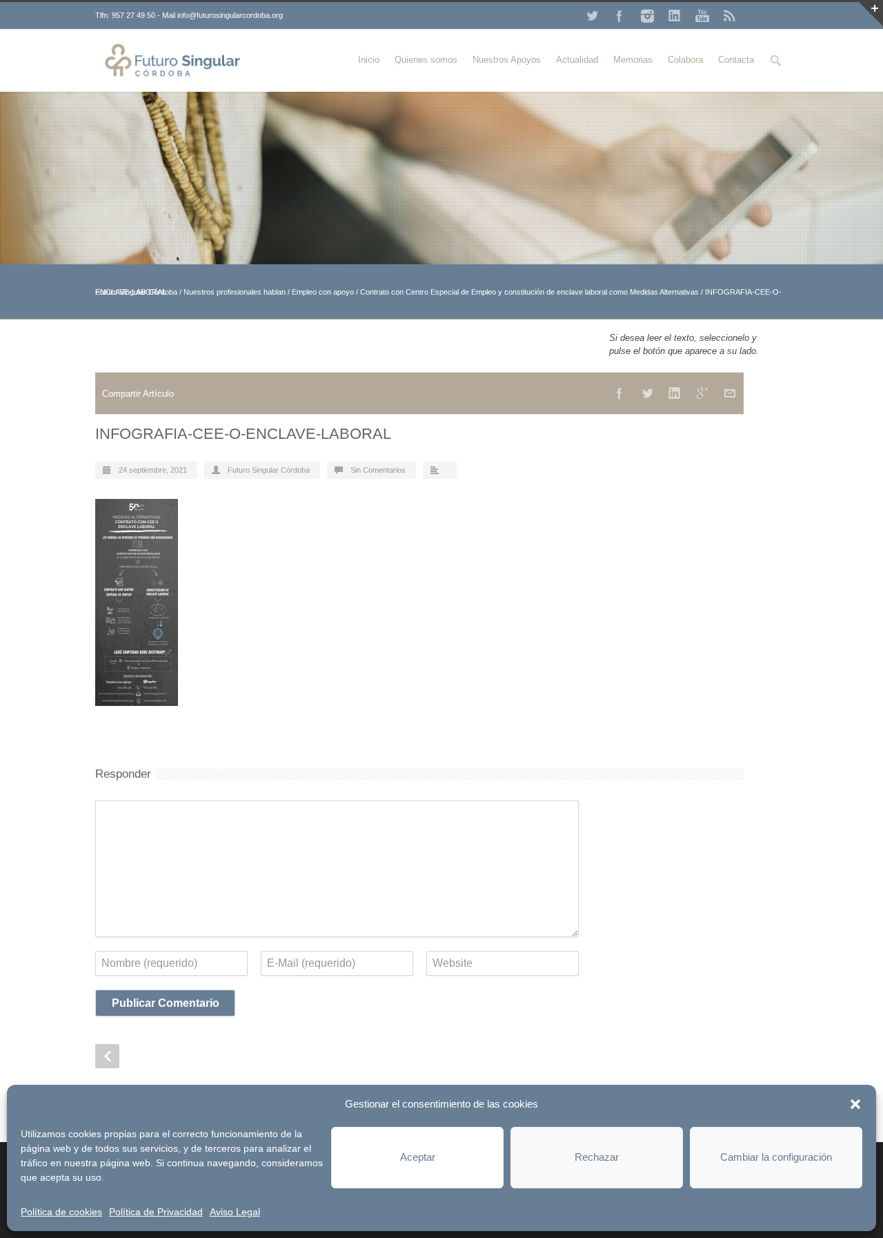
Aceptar (417, 1157)
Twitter (592, 16)
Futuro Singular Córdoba (269, 470)
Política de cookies (61, 1211)
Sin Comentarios (378, 470)
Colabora (685, 60)
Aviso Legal (235, 1211)
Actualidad (577, 60)
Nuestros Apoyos (507, 60)
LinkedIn (674, 16)
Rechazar (597, 1157)
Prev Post (107, 1056)
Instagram (647, 16)
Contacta (736, 60)
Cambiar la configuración (776, 1157)
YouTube (702, 16)
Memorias (633, 60)
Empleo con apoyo (323, 292)
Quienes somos (426, 60)
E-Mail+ (730, 393)
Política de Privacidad (156, 1211)
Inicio (368, 60)
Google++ (702, 393)
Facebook (619, 16)
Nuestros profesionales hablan (234, 292)
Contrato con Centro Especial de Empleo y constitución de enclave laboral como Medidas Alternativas (529, 292)
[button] (855, 1104)
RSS (730, 16)
